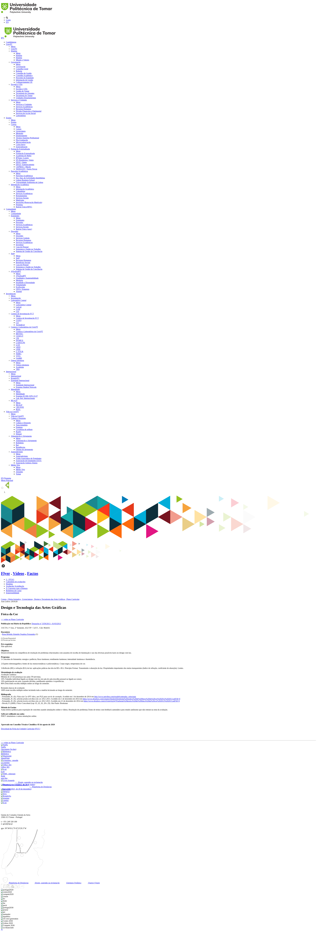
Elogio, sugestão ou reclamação (47, 883)
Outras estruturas (17, 360)
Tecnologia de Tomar (24, 95)
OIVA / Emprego (22, 289)
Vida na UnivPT (12, 412)
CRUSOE (20, 407)
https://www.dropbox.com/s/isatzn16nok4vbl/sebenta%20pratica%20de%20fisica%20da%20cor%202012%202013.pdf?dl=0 (131, 699)
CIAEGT (19, 336)
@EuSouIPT (16, 271)
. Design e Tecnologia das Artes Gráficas (49, 599)
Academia (20, 367)
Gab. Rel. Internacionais (25, 398)
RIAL (18, 409)
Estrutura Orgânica (73, 883)
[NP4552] (5, 792)
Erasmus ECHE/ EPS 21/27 (27, 396)
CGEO (18, 320)
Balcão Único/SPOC (24, 207)
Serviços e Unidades (19, 100)
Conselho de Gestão (24, 73)
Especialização (21, 147)
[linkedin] (17, 887)
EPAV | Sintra (21, 162)
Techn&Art (20, 325)
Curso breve (20, 144)
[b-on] (4, 803)
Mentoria (19, 280)
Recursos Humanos (23, 109)
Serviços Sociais (22, 198)
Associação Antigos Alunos (26, 463)
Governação (15, 62)
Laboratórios (21, 116)
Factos (32, 573)
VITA (18, 356)
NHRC (19, 354)
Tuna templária (21, 425)
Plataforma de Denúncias (18, 883)
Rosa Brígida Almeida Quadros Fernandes (18, 634)
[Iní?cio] (27, 13)
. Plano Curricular (72, 599)
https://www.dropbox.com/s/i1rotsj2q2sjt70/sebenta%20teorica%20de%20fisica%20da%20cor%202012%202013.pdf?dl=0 (132, 701)
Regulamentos (21, 196)
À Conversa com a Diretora (16, 588)
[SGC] (4, 794)
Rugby (18, 432)
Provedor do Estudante (25, 78)
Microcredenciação (23, 142)
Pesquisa (7, 478)
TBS (18, 369)
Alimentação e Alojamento (21, 436)
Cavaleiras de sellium (24, 429)
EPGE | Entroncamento (25, 164)
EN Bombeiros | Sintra (25, 160)
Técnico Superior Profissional (27, 138)
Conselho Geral (22, 69)
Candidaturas (11, 42)
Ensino (8, 118)
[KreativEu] (6, 796)
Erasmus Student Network (26, 387)
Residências (20, 447)
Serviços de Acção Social (26, 113)
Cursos (13, 124)
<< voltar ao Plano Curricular (12, 619)
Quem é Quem (94, 883)
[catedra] (5, 800)
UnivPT (9, 44)
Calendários (20, 191)
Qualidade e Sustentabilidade (27, 278)
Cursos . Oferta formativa (11, 599)
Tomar (18, 474)
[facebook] (3, 887)
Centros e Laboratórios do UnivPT (24, 327)
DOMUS (19, 340)
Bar (17, 445)
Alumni (19, 291)
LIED (18, 347)
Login (8, 20)
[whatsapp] (27, 887)
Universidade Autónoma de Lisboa (29, 182)
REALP (14, 400)
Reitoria (19, 71)
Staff (13, 254)
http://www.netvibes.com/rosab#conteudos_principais (115, 697)
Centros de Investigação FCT (22, 314)
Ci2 (17, 323)
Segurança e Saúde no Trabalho (28, 249)
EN (7, 22)
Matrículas (20, 200)
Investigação (11, 294)
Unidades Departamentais (26, 98)
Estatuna (19, 427)
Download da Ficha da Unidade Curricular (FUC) (20, 729)
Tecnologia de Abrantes (25, 93)
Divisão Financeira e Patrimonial (28, 111)
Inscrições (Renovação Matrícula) (29, 202)
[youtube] (12, 887)
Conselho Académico (24, 75)
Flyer (5, 573)
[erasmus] (5, 798)
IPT (2, 38)
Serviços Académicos (24, 107)
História (14, 51)
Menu (13, 47)
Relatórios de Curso (13, 591)
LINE (18, 349)
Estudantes (15, 216)
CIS (17, 338)
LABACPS (20, 343)
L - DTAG (10, 579)
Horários (9, 584)
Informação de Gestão (24, 80)
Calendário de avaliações (15, 582)
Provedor (19, 222)
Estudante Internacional (20, 380)
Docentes (14, 231)
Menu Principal (7, 480)
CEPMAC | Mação (23, 167)
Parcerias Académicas (19, 171)
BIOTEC (19, 334)
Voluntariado (21, 285)
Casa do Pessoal (22, 247)
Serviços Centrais (22, 238)
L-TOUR (19, 351)
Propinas (19, 205)
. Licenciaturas (27, 599)
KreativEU (15, 378)
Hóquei (19, 434)
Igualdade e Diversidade (25, 282)
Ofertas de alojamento (24, 449)
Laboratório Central (18, 300)
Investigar (20, 245)
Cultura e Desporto (18, 418)
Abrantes (19, 472)
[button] (2, 930)
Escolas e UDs (16, 84)
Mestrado (19, 133)
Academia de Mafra (23, 156)
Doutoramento (21, 136)
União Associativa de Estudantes (28, 458)
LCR (18, 345)
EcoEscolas (20, 287)
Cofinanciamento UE (24, 82)
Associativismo (17, 452)
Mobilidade (15, 389)
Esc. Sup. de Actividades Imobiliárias (30, 178)
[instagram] (8, 887)
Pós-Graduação (22, 140)
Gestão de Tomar (22, 91)
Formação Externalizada (20, 149)
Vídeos (18, 573)
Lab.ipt (18, 307)
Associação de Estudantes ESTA (28, 461)
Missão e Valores (22, 60)
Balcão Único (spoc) (24, 229)
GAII (18, 309)
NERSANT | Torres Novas (26, 169)
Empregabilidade (12, 593)
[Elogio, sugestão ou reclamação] (7, 780)
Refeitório (20, 443)
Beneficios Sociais (23, 262)
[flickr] (22, 887)
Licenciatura (21, 131)
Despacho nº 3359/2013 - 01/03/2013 (46, 624)
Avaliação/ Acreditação (15, 586)
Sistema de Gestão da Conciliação (29, 251)
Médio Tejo (15, 465)
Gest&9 (19, 358)
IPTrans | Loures (22, 158)
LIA (17, 311)
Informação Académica (20, 185)
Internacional (11, 372)
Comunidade (11, 209)
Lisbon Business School (25, 180)
